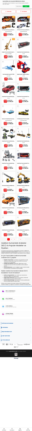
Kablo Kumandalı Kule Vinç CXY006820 (8, 52)
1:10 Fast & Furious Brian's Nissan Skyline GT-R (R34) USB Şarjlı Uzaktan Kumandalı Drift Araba (23, 29)
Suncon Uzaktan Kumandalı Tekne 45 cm (8, 118)
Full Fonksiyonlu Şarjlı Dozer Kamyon (23, 230)
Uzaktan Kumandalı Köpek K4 (8, 163)
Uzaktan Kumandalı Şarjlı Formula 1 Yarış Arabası (8, 141)
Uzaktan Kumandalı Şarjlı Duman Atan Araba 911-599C (23, 52)
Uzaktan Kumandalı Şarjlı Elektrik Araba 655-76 (8, 96)
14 (20, 239)
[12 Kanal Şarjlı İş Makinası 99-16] (23, 178)
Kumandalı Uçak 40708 (8, 74)
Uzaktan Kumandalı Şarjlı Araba (8, 230)
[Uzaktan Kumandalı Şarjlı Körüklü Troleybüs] (23, 133)
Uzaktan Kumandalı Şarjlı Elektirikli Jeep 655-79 (8, 207)
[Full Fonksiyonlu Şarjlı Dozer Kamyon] (23, 222)
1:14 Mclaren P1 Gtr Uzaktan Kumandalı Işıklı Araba (23, 118)
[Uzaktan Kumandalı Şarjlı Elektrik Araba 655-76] (8, 89)
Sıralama (9, 11)
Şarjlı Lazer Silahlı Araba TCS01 (23, 74)
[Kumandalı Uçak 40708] (8, 66)
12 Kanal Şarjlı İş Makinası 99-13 (8, 185)
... (17, 239)
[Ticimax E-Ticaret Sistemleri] (16, 358)
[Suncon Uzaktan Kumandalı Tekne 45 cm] (8, 111)
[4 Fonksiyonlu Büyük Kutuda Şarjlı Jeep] (23, 200)
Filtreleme (24, 11)
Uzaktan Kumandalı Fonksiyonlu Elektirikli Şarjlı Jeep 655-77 (23, 96)
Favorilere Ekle (3, 17)
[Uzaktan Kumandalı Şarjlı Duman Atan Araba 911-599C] (23, 44)
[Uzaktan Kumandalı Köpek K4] (8, 155)
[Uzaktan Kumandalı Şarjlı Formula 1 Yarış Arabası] (8, 133)
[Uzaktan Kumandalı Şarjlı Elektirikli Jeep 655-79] (8, 200)
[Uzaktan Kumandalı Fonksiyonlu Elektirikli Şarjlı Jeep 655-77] (23, 89)
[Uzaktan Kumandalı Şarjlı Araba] (8, 222)
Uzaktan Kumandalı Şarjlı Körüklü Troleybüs (23, 141)
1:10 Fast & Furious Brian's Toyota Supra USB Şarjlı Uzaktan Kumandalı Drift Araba (8, 29)
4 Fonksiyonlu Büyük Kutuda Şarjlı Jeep (23, 207)
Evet (26, 6)
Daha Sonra (19, 6)
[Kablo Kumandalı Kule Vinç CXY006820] (8, 44)
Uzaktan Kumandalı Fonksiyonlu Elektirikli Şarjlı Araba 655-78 (23, 163)
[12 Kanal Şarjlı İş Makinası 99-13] (8, 178)
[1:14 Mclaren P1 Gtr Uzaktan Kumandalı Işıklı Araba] (23, 111)
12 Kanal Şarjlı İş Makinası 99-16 (23, 185)
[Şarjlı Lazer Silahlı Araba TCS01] (23, 66)
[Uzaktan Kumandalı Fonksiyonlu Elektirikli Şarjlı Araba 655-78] (23, 155)
